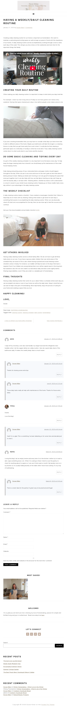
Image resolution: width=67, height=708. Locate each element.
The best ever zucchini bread (12, 661)
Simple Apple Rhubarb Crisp (12, 664)
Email (5, 544)
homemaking (46, 312)
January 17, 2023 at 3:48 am (53, 339)
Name (5, 537)
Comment (6, 512)
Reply (59, 354)
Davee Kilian (16, 363)
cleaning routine (17, 312)
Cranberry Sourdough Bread (22, 691)
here (42, 615)
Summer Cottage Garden (11, 669)
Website (6, 551)
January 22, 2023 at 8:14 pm (53, 363)
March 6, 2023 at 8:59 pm (54, 452)
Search (5, 642)
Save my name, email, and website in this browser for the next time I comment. (27, 560)
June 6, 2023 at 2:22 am (54, 383)
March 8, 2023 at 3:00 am (54, 481)
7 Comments (28, 27)
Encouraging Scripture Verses (12, 666)
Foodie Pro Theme (47, 704)
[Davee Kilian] (33, 10)
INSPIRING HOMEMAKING (19, 310)
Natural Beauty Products (21, 695)
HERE (38, 210)
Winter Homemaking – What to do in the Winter (28, 687)
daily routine (38, 312)
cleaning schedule (28, 312)
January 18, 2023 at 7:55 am (53, 406)
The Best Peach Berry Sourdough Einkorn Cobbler (18, 672)
